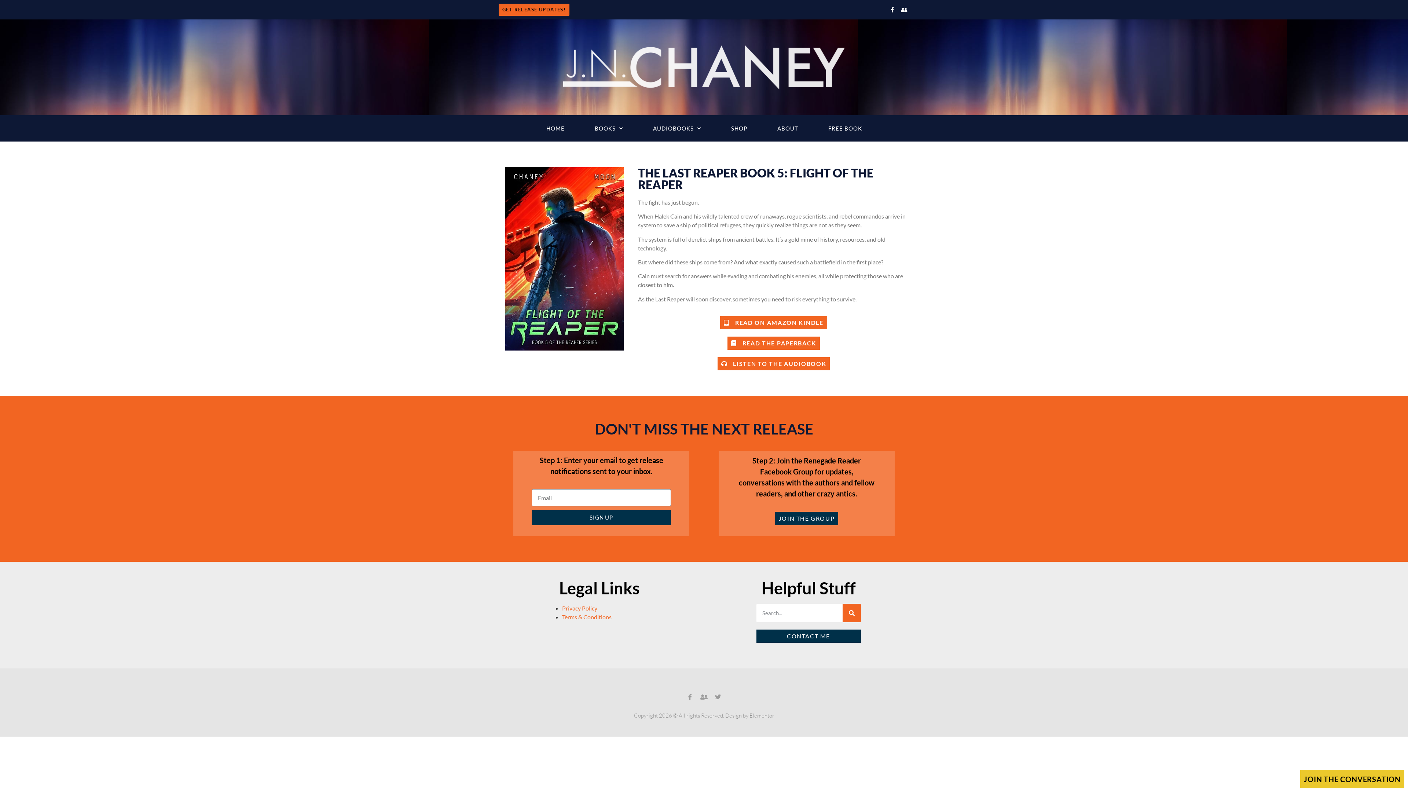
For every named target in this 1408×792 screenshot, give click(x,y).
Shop (739, 128)
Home (555, 128)
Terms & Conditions (587, 616)
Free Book (845, 128)
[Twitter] (718, 697)
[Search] (852, 613)
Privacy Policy (579, 608)
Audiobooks (673, 128)
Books (605, 128)
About (787, 128)
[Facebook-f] (892, 10)
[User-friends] (904, 10)
